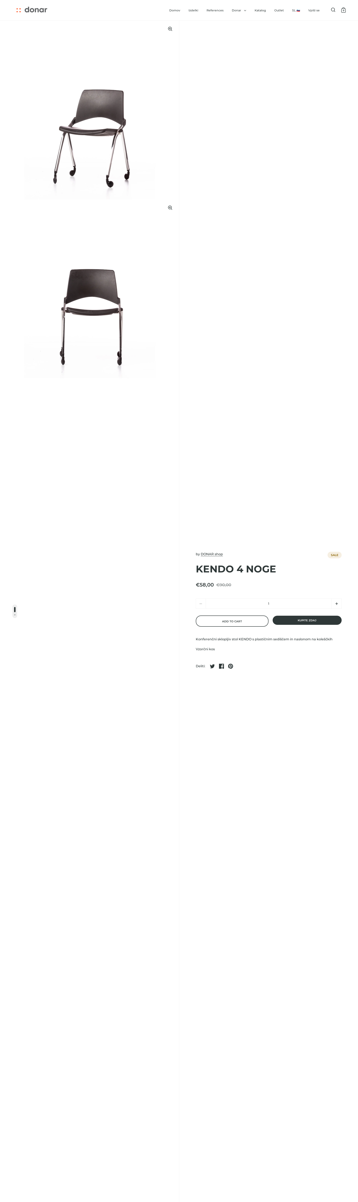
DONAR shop (212, 554)
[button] (336, 604)
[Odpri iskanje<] (333, 10)
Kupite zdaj (307, 620)
